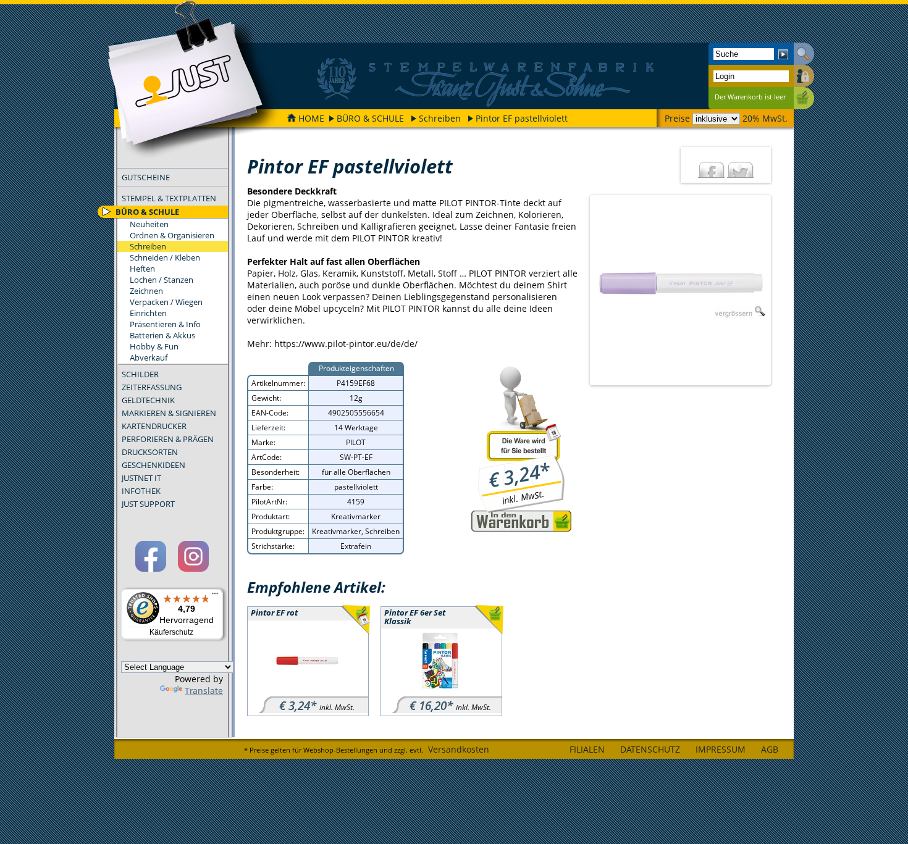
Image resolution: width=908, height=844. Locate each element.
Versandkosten (458, 749)
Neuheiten (149, 224)
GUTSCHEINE (146, 177)
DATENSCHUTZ (650, 749)
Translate (204, 690)
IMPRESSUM (721, 749)
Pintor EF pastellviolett (522, 118)
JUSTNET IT (141, 477)
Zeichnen (146, 290)
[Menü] (215, 596)
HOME (311, 118)
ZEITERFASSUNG (152, 387)
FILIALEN (587, 749)
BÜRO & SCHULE (370, 118)
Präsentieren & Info (165, 324)
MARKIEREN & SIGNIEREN (169, 413)
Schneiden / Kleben (165, 257)
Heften (142, 268)
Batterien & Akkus (162, 335)
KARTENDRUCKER (154, 426)
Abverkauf (148, 357)
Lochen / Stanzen (161, 279)
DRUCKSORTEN (150, 452)
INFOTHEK (141, 490)
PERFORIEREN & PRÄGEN (168, 439)
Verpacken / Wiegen (166, 301)
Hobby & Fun (154, 346)
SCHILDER (140, 374)
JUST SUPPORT (148, 503)
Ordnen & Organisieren (172, 235)
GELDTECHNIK (148, 400)
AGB (769, 749)
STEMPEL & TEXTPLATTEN (169, 198)
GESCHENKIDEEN (153, 464)
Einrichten (148, 313)
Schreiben (440, 118)
